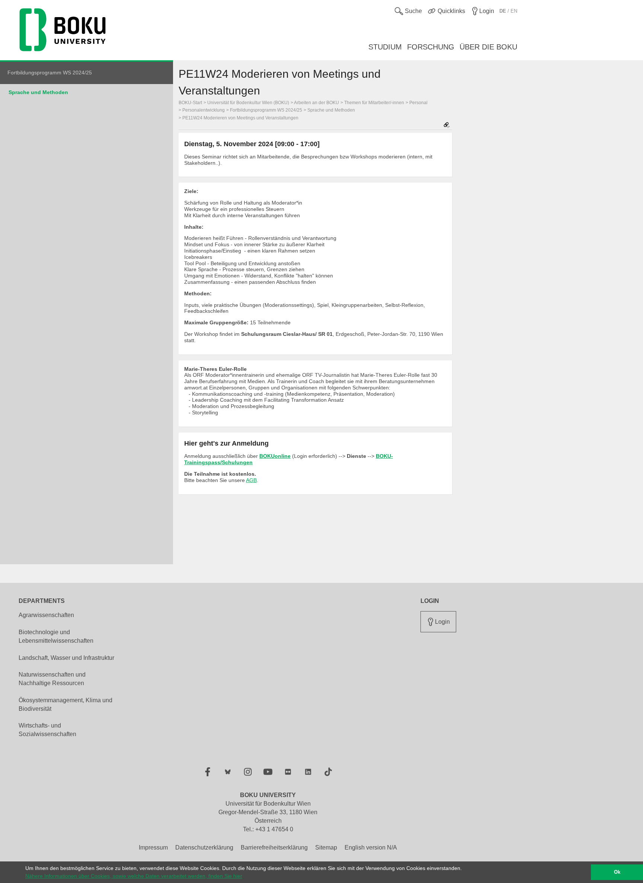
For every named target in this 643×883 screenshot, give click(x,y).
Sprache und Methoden (38, 92)
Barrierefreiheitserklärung (274, 847)
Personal (418, 102)
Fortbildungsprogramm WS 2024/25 (266, 110)
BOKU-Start (190, 102)
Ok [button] (617, 872)
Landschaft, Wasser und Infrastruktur (66, 658)
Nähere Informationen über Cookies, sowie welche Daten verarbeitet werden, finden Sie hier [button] (133, 876)
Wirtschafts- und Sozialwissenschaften (47, 729)
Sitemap (326, 847)
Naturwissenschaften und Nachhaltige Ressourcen (52, 678)
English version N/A (371, 847)
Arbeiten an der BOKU (316, 102)
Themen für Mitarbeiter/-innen (374, 102)
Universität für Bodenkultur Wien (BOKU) (248, 102)
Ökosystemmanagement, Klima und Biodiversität (65, 704)
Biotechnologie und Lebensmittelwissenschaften (56, 636)
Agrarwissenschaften (46, 615)
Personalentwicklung (203, 110)
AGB (251, 480)
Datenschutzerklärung (204, 847)
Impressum (153, 847)
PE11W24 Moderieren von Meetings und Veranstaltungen (240, 118)
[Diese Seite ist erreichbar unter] (446, 125)
